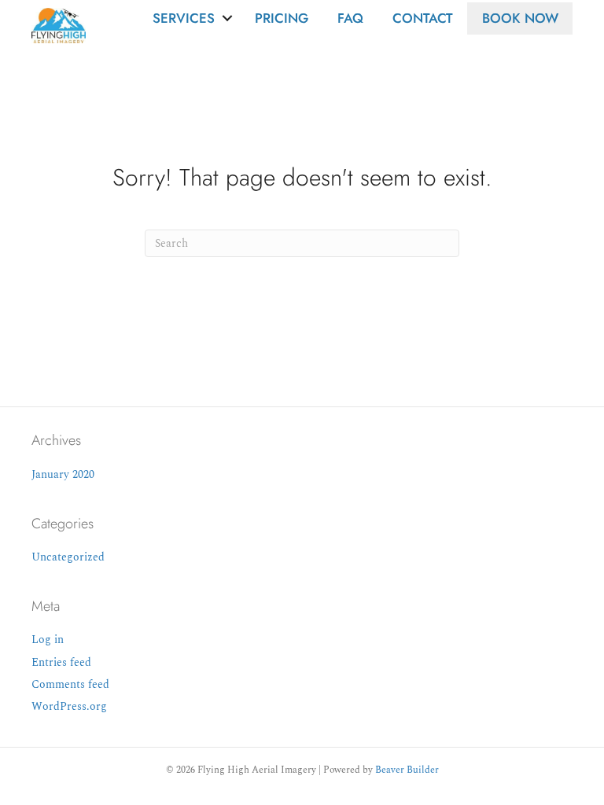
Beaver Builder (407, 770)
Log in (47, 639)
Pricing (281, 18)
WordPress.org (69, 706)
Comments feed (70, 684)
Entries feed (61, 662)
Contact (422, 18)
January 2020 (62, 474)
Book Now (520, 18)
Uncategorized (68, 557)
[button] (227, 18)
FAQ (350, 18)
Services (184, 18)
